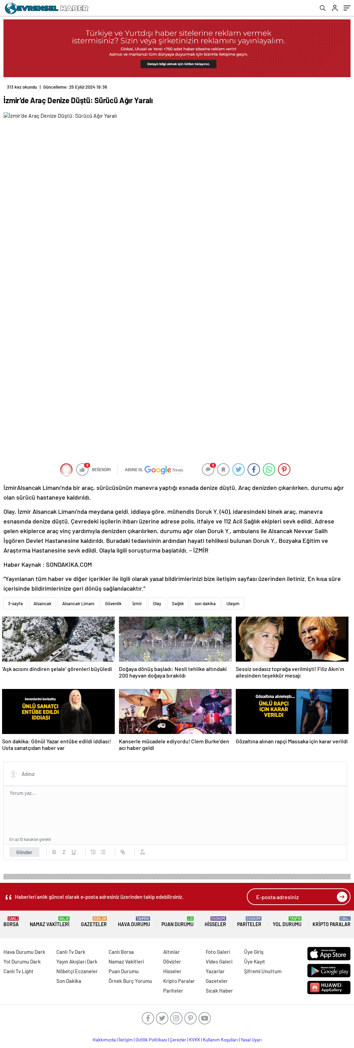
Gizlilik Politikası (151, 1039)
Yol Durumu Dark (22, 961)
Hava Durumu (134, 921)
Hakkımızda (104, 1039)
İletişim (126, 1039)
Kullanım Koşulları (220, 1039)
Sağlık (178, 603)
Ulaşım (233, 603)
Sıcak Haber (219, 990)
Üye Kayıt (254, 961)
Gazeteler (94, 921)
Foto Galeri (218, 952)
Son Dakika (68, 981)
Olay (157, 603)
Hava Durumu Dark (24, 952)
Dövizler (172, 961)
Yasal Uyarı (251, 1039)
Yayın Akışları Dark (76, 961)
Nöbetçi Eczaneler (77, 971)
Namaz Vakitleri (49, 921)
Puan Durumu (177, 921)
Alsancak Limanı (78, 603)
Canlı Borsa (121, 952)
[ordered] (93, 852)
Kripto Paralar (332, 921)
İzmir (137, 603)
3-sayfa (15, 603)
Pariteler (249, 921)
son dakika (205, 603)
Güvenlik (113, 603)
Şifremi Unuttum (262, 971)
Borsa (11, 921)
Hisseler (215, 921)
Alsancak (43, 603)
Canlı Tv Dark (70, 952)
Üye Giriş (253, 952)
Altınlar (171, 952)
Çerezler (178, 1039)
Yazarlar (215, 971)
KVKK (194, 1039)
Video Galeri (219, 961)
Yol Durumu (287, 921)
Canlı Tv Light (18, 971)
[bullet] (103, 852)
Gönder (24, 852)
